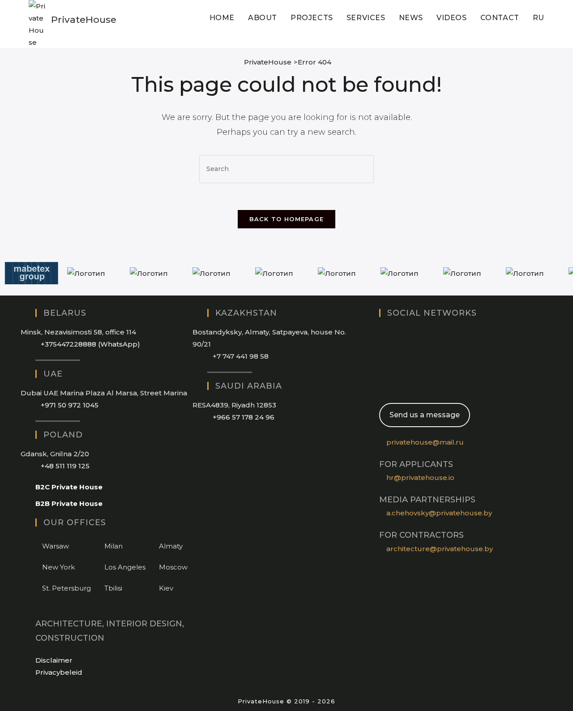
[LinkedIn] (382, 351)
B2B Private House (69, 503)
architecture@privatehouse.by (439, 548)
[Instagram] (382, 334)
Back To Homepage (286, 219)
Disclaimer (54, 660)
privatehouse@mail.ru (425, 442)
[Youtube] (382, 368)
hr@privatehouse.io (420, 477)
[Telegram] (382, 385)
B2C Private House (69, 487)
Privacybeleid (58, 672)
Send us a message (424, 415)
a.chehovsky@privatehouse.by (439, 513)
